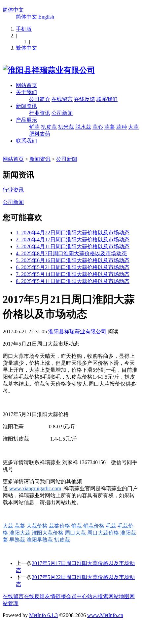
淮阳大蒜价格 (47, 533)
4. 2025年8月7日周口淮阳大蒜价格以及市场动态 (71, 253)
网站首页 (26, 85)
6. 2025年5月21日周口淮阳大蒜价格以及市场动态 (72, 267)
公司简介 (39, 99)
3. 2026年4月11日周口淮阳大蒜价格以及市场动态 (72, 246)
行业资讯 (39, 113)
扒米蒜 (66, 127)
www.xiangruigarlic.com (35, 488)
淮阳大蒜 (19, 533)
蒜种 (121, 127)
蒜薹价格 (59, 526)
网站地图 (118, 596)
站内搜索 (97, 596)
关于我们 (26, 92)
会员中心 (76, 596)
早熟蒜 (17, 540)
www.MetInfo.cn (105, 615)
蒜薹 (109, 127)
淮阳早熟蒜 (39, 540)
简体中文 (13, 10)
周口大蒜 (75, 533)
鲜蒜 (34, 127)
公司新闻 (62, 113)
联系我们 (107, 99)
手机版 (24, 29)
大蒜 (8, 526)
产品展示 (26, 120)
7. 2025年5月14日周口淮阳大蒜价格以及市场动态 (72, 274)
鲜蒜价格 (93, 526)
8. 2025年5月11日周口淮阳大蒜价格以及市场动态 (72, 281)
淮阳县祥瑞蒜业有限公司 (77, 331)
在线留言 (62, 99)
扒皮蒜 (49, 127)
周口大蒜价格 (103, 533)
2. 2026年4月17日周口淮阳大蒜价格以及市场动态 (72, 239)
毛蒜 (111, 526)
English (46, 17)
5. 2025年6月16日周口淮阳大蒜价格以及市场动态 (72, 260)
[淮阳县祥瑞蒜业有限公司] (49, 70)
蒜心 (97, 127)
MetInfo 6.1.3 (43, 615)
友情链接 (55, 596)
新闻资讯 (26, 106)
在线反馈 (84, 99)
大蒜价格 (37, 526)
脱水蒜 (83, 127)
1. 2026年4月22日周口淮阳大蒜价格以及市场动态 (72, 232)
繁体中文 (26, 48)
